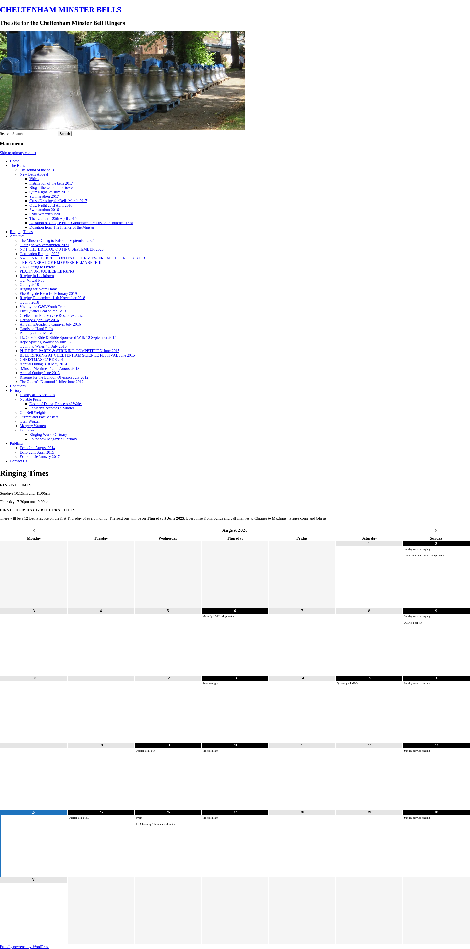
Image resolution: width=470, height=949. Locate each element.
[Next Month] (436, 530)
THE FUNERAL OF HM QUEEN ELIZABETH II (60, 262)
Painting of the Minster (37, 333)
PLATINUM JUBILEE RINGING (47, 271)
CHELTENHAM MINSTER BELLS (60, 9)
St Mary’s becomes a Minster (51, 408)
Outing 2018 (29, 302)
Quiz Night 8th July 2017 (49, 192)
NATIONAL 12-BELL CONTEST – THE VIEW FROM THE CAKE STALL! (82, 258)
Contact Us (18, 461)
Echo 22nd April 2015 (37, 452)
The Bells (17, 165)
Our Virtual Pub (32, 280)
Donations (18, 386)
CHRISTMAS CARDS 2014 (43, 359)
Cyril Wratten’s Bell (44, 214)
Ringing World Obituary (48, 434)
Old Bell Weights (33, 412)
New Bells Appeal (34, 174)
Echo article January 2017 (40, 457)
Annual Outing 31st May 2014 (43, 364)
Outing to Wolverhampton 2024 (44, 245)
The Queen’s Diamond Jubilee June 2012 (51, 382)
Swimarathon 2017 (44, 196)
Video (34, 179)
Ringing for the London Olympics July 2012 (54, 377)
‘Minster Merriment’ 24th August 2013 (49, 368)
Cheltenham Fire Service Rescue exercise (51, 315)
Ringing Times (21, 232)
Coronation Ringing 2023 (39, 254)
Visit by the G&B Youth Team (43, 307)
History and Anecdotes (37, 395)
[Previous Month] (33, 530)
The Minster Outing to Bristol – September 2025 (57, 240)
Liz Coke (27, 430)
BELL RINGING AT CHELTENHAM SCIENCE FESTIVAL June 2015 (77, 355)
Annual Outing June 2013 (40, 373)
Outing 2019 (29, 285)
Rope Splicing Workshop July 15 (45, 342)
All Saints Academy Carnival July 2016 (50, 324)
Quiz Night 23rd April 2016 (50, 205)
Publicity (17, 443)
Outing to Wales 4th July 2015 (43, 346)
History (15, 390)
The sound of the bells (37, 170)
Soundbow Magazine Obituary (53, 439)
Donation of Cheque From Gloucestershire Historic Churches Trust (81, 223)
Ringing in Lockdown (37, 276)
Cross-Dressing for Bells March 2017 (58, 201)
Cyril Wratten (30, 421)
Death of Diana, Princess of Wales (55, 404)
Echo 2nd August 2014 (37, 448)
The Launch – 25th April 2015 (53, 218)
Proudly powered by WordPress (24, 947)
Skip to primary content (18, 153)
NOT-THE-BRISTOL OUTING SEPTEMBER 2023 (62, 249)
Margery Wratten (33, 426)
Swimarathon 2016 (44, 210)
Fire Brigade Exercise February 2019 (48, 293)
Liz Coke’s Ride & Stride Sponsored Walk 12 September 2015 (68, 337)
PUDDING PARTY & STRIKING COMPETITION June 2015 (69, 351)
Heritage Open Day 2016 (39, 320)
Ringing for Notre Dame (39, 289)
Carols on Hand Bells (36, 329)
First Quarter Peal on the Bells (43, 311)
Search (5, 133)
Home (14, 161)
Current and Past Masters (39, 417)
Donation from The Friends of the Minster (61, 227)
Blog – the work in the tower (51, 187)
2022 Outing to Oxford (37, 267)
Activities (17, 236)
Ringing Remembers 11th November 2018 (52, 298)
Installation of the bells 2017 (51, 183)
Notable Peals (30, 399)
